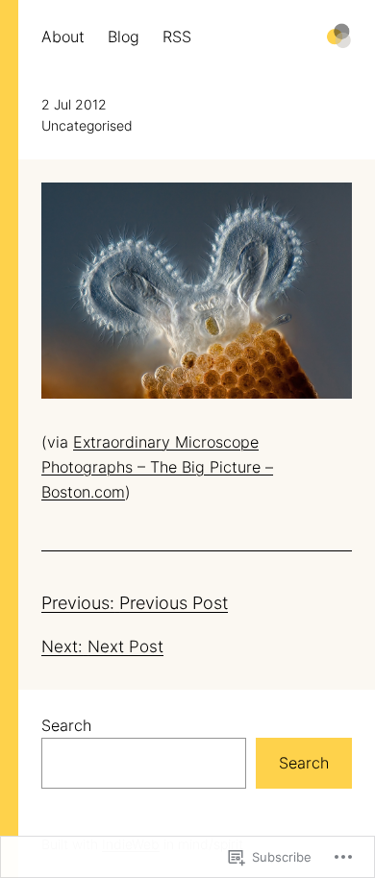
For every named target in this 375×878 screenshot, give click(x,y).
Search (66, 725)
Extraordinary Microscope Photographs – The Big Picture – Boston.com (157, 467)
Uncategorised (87, 126)
